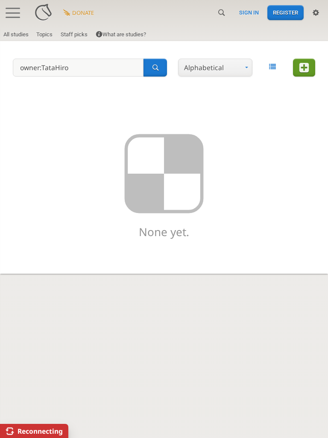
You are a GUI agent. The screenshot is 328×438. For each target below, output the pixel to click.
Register (285, 12)
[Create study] (304, 68)
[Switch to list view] (272, 67)
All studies (16, 34)
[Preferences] (316, 13)
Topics (44, 34)
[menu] (215, 68)
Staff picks (74, 34)
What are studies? (124, 34)
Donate (83, 13)
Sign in (249, 12)
